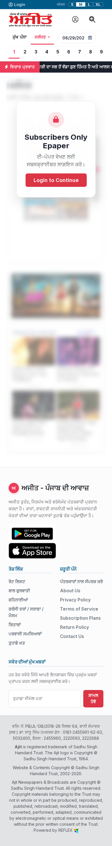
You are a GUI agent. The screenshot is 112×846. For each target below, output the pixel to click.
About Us (70, 590)
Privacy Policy (75, 600)
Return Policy (74, 627)
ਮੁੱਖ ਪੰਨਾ (20, 37)
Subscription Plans (80, 618)
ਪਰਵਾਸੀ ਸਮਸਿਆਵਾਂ (25, 634)
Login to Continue (56, 180)
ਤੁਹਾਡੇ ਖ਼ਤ (17, 643)
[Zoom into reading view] (92, 19)
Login (19, 4)
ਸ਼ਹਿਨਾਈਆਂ (18, 600)
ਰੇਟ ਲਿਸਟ (17, 581)
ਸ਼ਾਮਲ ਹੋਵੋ (93, 699)
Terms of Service (79, 609)
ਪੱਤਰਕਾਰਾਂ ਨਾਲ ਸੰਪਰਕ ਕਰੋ (81, 581)
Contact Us (72, 636)
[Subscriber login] (75, 19)
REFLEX (66, 830)
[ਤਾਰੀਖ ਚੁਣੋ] (90, 38)
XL (98, 4)
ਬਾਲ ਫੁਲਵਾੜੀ (19, 590)
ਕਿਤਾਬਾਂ (15, 624)
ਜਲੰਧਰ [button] (40, 37)
